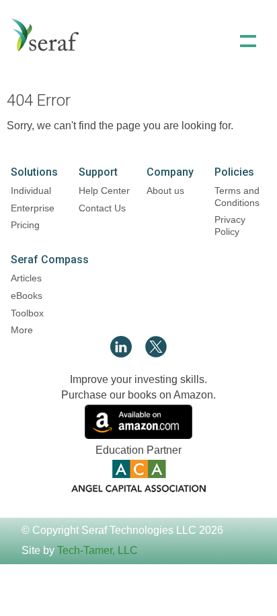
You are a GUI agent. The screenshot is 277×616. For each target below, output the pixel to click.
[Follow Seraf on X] (156, 354)
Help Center (104, 190)
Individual (31, 190)
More (22, 329)
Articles (26, 278)
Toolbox (27, 313)
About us (165, 190)
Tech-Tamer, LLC (97, 550)
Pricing (25, 224)
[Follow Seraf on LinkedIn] (121, 354)
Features (138, 95)
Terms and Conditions (237, 196)
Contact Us (102, 208)
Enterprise (32, 208)
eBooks (26, 295)
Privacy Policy (229, 225)
